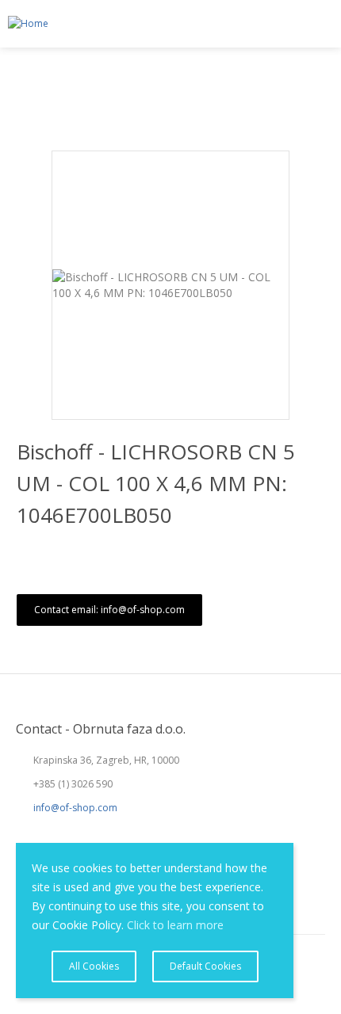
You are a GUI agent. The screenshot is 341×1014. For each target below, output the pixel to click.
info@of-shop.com (75, 807)
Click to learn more (175, 924)
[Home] (24, 24)
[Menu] (322, 24)
